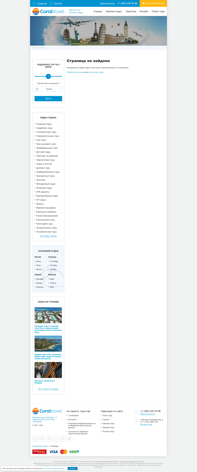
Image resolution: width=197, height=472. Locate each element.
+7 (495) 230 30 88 (127, 3)
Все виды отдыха (48, 236)
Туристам (131, 11)
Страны (105, 420)
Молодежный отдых (45, 184)
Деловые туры (43, 168)
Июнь (38, 261)
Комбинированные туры (48, 172)
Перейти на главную (75, 72)
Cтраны (98, 11)
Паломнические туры (46, 232)
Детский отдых (43, 152)
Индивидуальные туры (47, 148)
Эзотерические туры (46, 132)
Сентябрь (54, 261)
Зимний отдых (114, 11)
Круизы (40, 204)
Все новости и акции (48, 389)
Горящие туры (108, 424)
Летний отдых (108, 432)
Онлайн (144, 11)
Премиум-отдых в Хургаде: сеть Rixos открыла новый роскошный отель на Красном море (48, 329)
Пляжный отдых (44, 124)
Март (52, 279)
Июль (38, 265)
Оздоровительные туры (47, 136)
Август (39, 269)
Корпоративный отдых (47, 196)
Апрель (53, 283)
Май (52, 287)
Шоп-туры (41, 140)
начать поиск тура (96, 72)
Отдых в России (44, 164)
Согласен (73, 468)
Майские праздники (46, 208)
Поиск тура (158, 11)
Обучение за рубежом (47, 156)
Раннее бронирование (47, 216)
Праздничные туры (45, 176)
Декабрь (40, 279)
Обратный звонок (147, 414)
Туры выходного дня (46, 144)
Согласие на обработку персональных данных (78, 433)
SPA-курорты (42, 192)
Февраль (40, 287)
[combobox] (48, 89)
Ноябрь (53, 269)
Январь (39, 283)
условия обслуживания (129, 461)
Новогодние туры (44, 224)
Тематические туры (45, 160)
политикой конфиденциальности (54, 468)
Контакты (72, 420)
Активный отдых (44, 188)
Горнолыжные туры (45, 220)
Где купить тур (146, 424)
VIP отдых (41, 200)
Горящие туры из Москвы (43, 417)
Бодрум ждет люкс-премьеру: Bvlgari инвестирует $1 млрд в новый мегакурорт (48, 357)
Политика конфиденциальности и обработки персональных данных (81, 426)
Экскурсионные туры (46, 228)
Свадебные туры (44, 128)
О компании (73, 416)
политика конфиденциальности (106, 461)
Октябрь (53, 265)
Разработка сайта (40, 446)
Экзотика (40, 180)
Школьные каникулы (46, 212)
